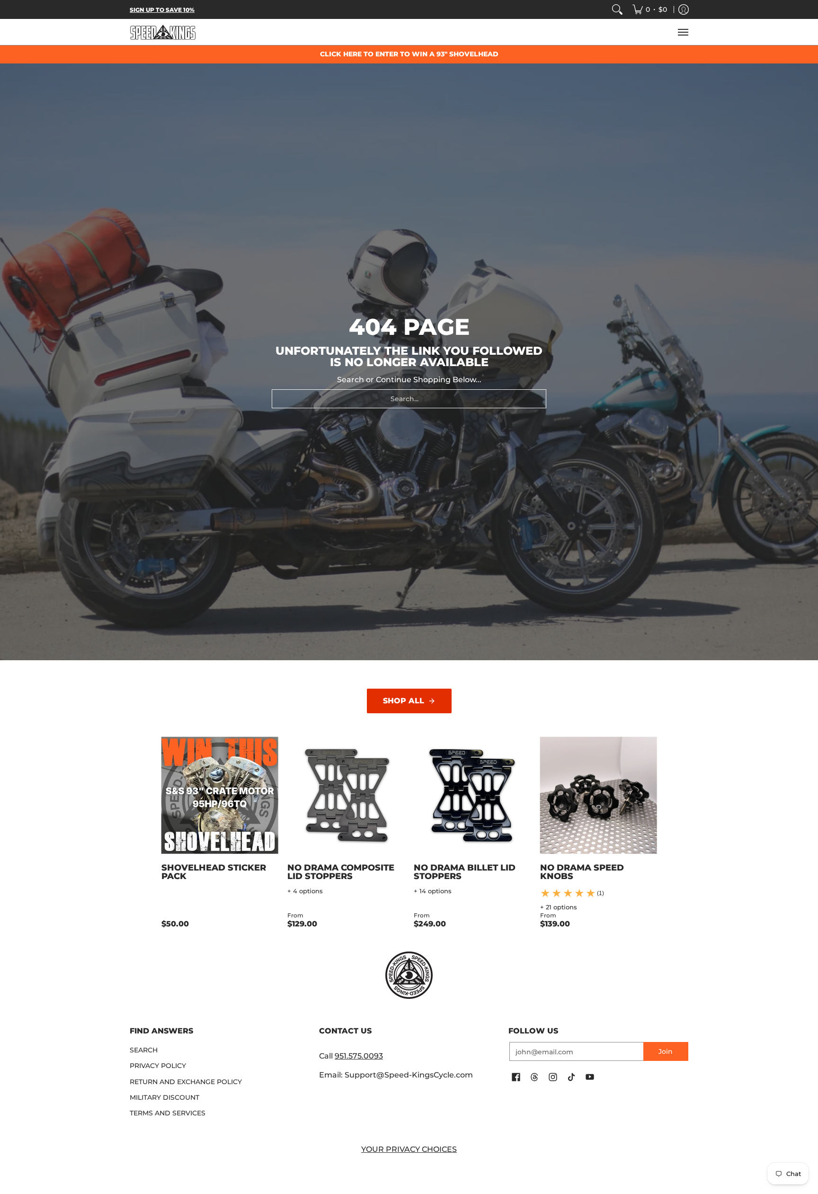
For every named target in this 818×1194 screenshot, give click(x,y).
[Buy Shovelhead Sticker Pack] (219, 795)
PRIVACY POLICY (158, 1065)
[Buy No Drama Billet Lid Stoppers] (472, 795)
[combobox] (409, 398)
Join (665, 1051)
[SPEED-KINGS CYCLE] (163, 32)
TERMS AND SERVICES (167, 1113)
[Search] (617, 9)
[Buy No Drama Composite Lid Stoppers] (345, 795)
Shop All (403, 700)
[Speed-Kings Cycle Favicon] (409, 975)
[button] (516, 1077)
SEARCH (144, 1050)
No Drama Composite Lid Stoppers (340, 871)
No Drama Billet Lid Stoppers (465, 871)
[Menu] (682, 32)
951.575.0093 (359, 1055)
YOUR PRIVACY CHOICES (409, 1149)
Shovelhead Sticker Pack (213, 871)
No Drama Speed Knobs (582, 871)
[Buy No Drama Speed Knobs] (598, 795)
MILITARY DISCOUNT (164, 1097)
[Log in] (683, 9)
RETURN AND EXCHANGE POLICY (186, 1081)
